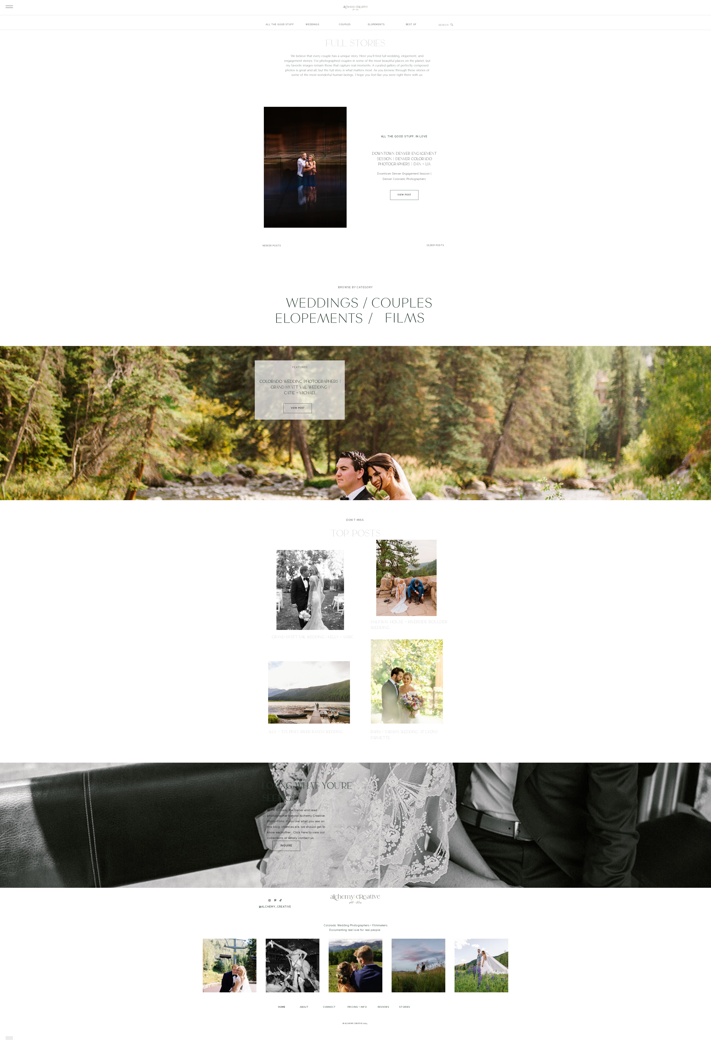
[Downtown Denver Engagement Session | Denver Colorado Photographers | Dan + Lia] (305, 167)
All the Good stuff (397, 136)
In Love (422, 136)
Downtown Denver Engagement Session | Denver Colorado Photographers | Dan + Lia (404, 158)
